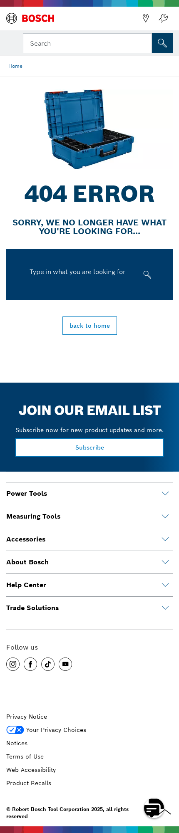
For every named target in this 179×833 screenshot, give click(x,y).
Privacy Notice (26, 716)
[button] (13, 664)
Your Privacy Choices (56, 730)
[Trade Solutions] (165, 608)
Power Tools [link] (26, 493)
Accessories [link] (25, 539)
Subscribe (89, 447)
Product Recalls (28, 783)
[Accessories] (165, 539)
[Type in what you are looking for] (146, 276)
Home (15, 66)
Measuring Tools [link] (33, 516)
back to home (90, 325)
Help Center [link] (26, 585)
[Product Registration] (163, 18)
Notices (16, 743)
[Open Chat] (154, 808)
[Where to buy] (145, 18)
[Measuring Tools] (165, 516)
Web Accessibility (31, 770)
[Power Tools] (165, 493)
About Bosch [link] (27, 562)
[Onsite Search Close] (144, 42)
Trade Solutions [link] (32, 607)
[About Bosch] (165, 562)
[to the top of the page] (166, 783)
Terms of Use (25, 756)
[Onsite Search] (162, 43)
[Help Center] (165, 585)
